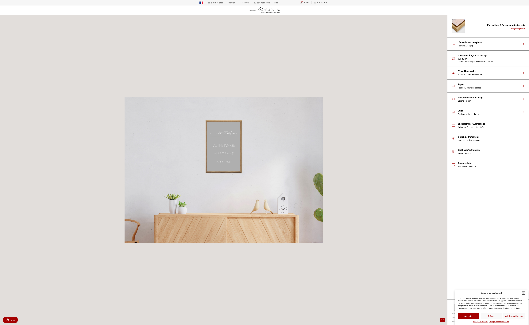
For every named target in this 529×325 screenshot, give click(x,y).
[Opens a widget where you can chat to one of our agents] (10, 320)
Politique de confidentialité (499, 322)
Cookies (455, 317)
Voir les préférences (514, 316)
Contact (231, 3)
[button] (523, 293)
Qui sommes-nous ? (262, 3)
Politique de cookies (480, 322)
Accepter (468, 316)
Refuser (491, 316)
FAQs (276, 3)
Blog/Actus (244, 3)
